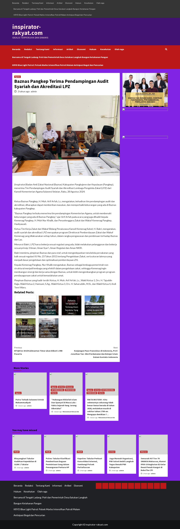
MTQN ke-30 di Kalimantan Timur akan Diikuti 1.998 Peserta (38, 350)
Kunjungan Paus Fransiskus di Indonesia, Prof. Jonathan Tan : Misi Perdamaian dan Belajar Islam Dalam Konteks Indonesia (94, 352)
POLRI (16, 452)
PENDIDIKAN (70, 390)
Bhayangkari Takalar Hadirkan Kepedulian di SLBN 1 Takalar (25, 461)
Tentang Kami (37, 3)
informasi (50, 3)
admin (34, 91)
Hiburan (144, 452)
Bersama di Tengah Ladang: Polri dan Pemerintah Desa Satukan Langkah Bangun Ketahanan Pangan (54, 9)
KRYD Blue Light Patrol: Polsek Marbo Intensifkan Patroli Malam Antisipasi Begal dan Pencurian (53, 15)
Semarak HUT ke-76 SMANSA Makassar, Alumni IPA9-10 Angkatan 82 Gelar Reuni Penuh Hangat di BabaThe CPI (153, 464)
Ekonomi (68, 3)
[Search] (166, 49)
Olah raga (100, 3)
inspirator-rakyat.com (27, 30)
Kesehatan (88, 3)
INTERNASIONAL (57, 390)
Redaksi (25, 3)
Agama (17, 77)
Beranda (15, 3)
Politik (54, 393)
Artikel (59, 3)
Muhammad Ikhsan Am (71, 412)
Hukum (78, 3)
